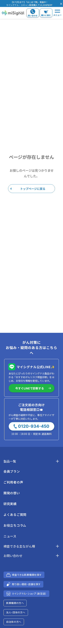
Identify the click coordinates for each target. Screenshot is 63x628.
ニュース (10, 536)
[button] (29, 3)
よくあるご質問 (15, 514)
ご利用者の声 (13, 482)
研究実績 (10, 503)
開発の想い (12, 493)
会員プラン (12, 471)
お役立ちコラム (15, 525)
